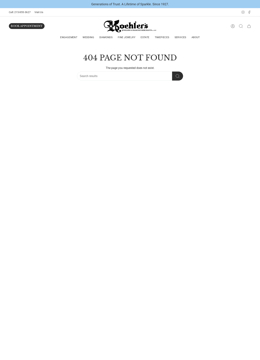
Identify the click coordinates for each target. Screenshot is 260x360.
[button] (68, 37)
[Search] (177, 76)
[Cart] (249, 26)
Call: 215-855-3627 (20, 12)
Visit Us (38, 12)
